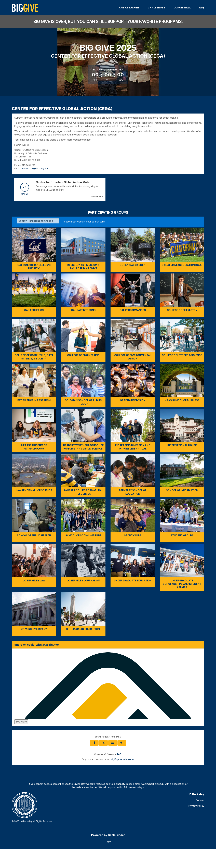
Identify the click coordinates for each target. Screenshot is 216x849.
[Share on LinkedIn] (112, 743)
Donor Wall (182, 7)
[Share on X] (103, 743)
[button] (121, 743)
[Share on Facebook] (94, 743)
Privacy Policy (196, 805)
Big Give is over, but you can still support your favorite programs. (108, 21)
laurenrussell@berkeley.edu (34, 168)
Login (108, 841)
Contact (200, 800)
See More (21, 721)
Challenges (156, 7)
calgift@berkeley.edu (122, 759)
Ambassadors (129, 7)
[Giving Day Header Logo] (25, 7)
